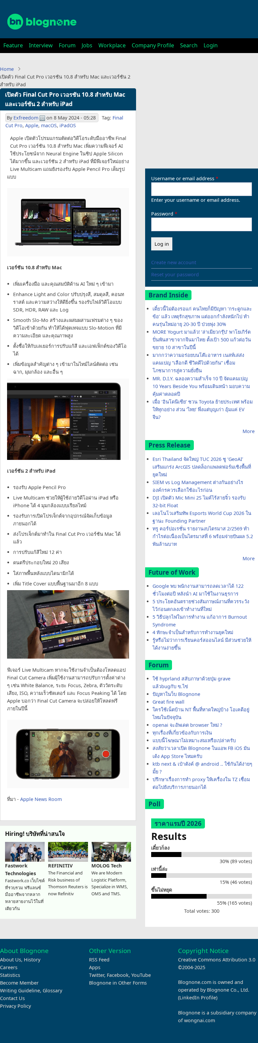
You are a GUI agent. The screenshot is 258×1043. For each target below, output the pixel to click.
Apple (31, 125)
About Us (10, 959)
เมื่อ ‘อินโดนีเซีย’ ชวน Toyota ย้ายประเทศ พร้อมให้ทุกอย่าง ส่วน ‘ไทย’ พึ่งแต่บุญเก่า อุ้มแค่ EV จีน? (203, 409)
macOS (49, 125)
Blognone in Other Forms (118, 983)
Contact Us (12, 998)
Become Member (19, 983)
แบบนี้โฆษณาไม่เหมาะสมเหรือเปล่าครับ (194, 740)
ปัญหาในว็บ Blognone (176, 694)
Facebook (118, 975)
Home (7, 69)
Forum (67, 45)
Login (211, 45)
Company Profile (153, 45)
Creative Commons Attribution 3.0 (216, 959)
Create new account (173, 262)
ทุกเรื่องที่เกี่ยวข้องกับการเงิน (182, 732)
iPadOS (67, 125)
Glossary (52, 990)
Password (162, 213)
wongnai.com (199, 1020)
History (32, 959)
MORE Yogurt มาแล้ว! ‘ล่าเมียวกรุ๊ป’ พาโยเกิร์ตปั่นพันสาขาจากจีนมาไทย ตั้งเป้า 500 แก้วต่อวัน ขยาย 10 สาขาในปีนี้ (202, 339)
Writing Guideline (20, 990)
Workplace (112, 45)
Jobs (87, 45)
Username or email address (182, 178)
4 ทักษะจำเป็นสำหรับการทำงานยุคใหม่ (193, 632)
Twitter (96, 975)
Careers (8, 967)
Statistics (10, 975)
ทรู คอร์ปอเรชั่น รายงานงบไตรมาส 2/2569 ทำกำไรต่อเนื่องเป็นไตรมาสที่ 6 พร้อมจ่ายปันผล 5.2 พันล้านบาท (203, 536)
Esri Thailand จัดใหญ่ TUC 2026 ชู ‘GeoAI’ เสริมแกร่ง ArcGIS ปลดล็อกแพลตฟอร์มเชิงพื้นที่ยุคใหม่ (202, 467)
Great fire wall (168, 702)
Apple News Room (41, 799)
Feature (13, 45)
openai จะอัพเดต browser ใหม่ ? (187, 725)
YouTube (141, 975)
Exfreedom (25, 117)
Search (189, 45)
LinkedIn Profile (197, 997)
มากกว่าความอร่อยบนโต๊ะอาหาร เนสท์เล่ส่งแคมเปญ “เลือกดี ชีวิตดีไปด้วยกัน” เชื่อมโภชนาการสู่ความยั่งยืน (198, 363)
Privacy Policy (15, 1006)
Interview (41, 45)
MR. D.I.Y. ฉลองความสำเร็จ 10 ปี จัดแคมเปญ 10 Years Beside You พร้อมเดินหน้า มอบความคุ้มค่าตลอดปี (201, 386)
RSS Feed (99, 959)
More (249, 431)
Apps (94, 967)
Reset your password (175, 274)
